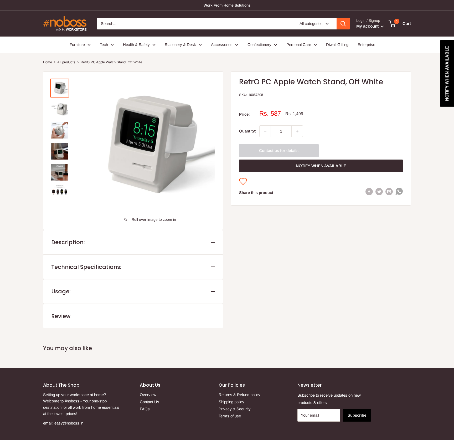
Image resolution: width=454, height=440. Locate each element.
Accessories (222, 44)
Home (47, 62)
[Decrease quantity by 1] (265, 131)
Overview (148, 394)
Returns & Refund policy (239, 394)
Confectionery (259, 44)
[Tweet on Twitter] (379, 191)
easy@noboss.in (68, 423)
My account (368, 26)
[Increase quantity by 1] (297, 131)
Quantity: (247, 131)
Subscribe (357, 415)
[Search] (343, 23)
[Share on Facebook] (369, 191)
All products (66, 62)
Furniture (77, 44)
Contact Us (149, 402)
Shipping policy (231, 402)
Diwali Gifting (337, 44)
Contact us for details (278, 150)
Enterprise (366, 44)
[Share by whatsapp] (399, 192)
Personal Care (298, 44)
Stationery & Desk (180, 44)
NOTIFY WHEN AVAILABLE (321, 165)
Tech (104, 44)
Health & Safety (136, 44)
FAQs (145, 409)
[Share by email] (389, 191)
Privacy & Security (235, 409)
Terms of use (230, 416)
